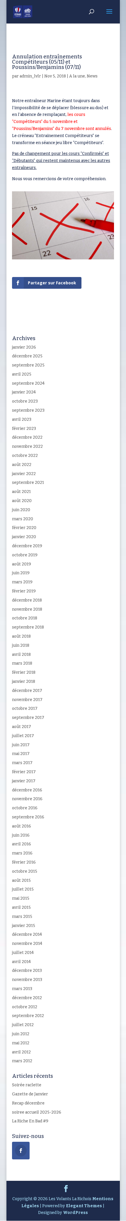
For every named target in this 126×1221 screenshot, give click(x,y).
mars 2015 (22, 916)
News (92, 76)
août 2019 (21, 564)
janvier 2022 (24, 473)
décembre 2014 (27, 934)
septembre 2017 (28, 717)
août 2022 (21, 464)
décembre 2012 (27, 997)
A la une (77, 76)
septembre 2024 (28, 383)
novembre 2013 (27, 979)
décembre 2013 (27, 970)
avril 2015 (21, 907)
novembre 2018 (27, 609)
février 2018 (23, 672)
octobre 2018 (24, 618)
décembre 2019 (27, 545)
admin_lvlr (30, 76)
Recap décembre (28, 1103)
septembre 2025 (28, 365)
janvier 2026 (24, 347)
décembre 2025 (27, 356)
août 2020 (22, 500)
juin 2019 (21, 572)
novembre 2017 (27, 699)
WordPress (75, 1212)
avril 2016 (21, 844)
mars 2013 (22, 988)
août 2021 (21, 491)
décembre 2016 (27, 790)
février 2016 (24, 862)
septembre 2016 (28, 817)
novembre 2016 (27, 798)
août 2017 (21, 726)
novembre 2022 (27, 446)
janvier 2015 (23, 925)
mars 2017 (22, 762)
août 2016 (21, 826)
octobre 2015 (24, 871)
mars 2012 (22, 1060)
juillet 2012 (23, 1024)
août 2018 (21, 636)
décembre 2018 (27, 600)
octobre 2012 (24, 1006)
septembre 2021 (28, 482)
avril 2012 (21, 1052)
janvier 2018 (23, 681)
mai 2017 (21, 753)
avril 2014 (21, 961)
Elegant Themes (84, 1205)
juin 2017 (21, 744)
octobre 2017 (25, 708)
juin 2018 (20, 645)
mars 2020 (22, 518)
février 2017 (24, 771)
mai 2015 (20, 898)
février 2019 (24, 591)
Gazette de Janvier (30, 1094)
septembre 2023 (28, 410)
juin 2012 (20, 1033)
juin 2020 (21, 509)
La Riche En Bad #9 (30, 1121)
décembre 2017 (27, 690)
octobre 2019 (25, 555)
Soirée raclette (26, 1084)
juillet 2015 (23, 889)
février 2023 (24, 428)
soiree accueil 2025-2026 (36, 1112)
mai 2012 (20, 1043)
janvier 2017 (23, 780)
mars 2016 (22, 853)
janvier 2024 (24, 392)
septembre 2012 (28, 1015)
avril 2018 (21, 654)
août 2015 (21, 880)
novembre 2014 (27, 943)
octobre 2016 (25, 807)
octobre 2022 (25, 455)
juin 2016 (21, 835)
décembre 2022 (27, 437)
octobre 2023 (25, 401)
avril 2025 (21, 374)
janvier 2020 (24, 536)
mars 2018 (22, 663)
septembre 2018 (28, 627)
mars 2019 (22, 582)
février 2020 (24, 527)
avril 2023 (21, 419)
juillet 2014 (23, 952)
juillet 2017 (23, 735)
